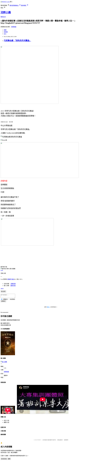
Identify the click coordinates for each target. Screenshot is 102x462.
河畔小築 (6, 12)
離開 (9, 458)
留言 (13, 279)
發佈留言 (3, 301)
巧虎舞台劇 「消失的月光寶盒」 (17, 40)
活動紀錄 (13, 283)
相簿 (5, 30)
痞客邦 (9, 279)
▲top (2, 288)
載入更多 (3, 291)
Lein (2, 270)
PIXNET (39, 440)
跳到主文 (3, 16)
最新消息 (13, 285)
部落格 (6, 32)
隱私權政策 (60, 440)
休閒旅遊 (13, 26)
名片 (5, 33)
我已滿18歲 (4, 458)
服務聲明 (66, 440)
